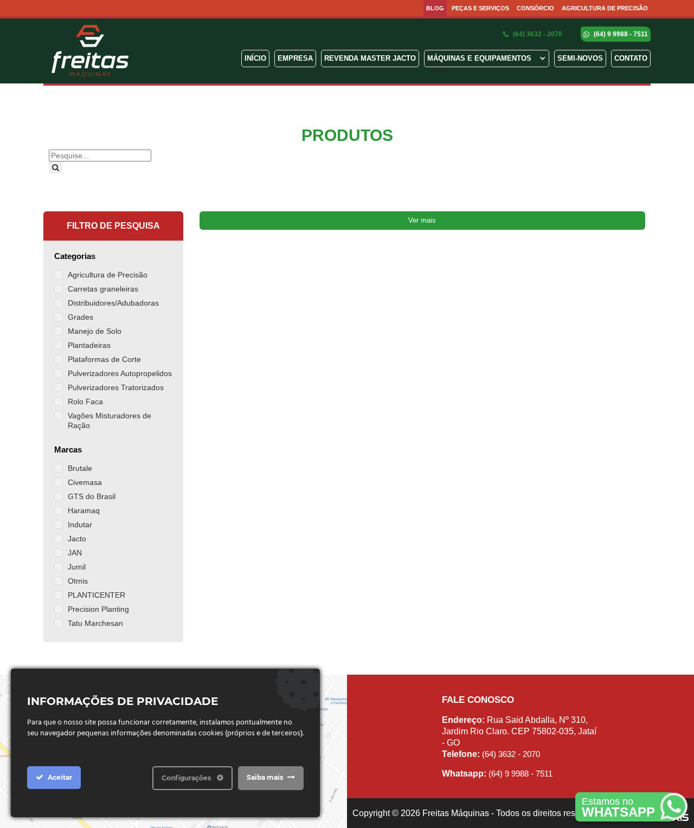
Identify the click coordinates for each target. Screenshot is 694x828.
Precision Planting (98, 609)
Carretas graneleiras (103, 288)
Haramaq (84, 510)
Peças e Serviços (480, 8)
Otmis (78, 581)
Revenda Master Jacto (370, 58)
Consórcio (535, 8)
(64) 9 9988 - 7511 (620, 34)
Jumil (77, 566)
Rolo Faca (85, 401)
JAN (75, 552)
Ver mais (422, 220)
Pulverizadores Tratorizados (116, 387)
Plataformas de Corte (104, 359)
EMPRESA (295, 58)
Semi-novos (580, 58)
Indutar (80, 524)
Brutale (80, 468)
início (255, 58)
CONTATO (630, 58)
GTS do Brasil (91, 496)
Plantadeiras (89, 345)
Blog (435, 8)
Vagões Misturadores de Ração (109, 420)
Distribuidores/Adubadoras (113, 303)
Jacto (77, 538)
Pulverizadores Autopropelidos (120, 373)
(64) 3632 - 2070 (536, 34)
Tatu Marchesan (95, 623)
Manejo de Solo (94, 331)
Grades (80, 317)
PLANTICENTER (96, 595)
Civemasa (85, 482)
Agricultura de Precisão (605, 8)
